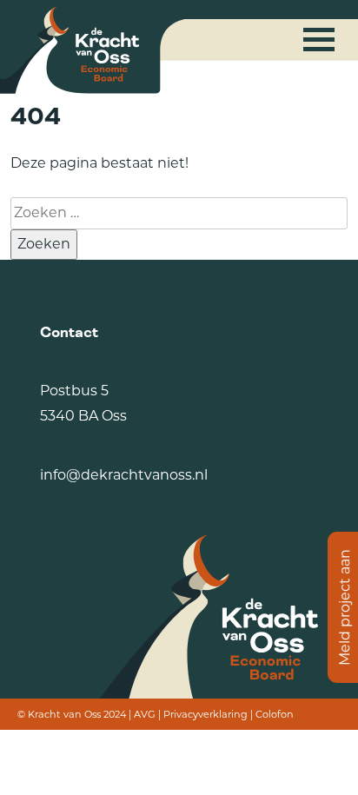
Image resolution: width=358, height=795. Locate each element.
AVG (145, 714)
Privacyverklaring (205, 714)
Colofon (274, 714)
